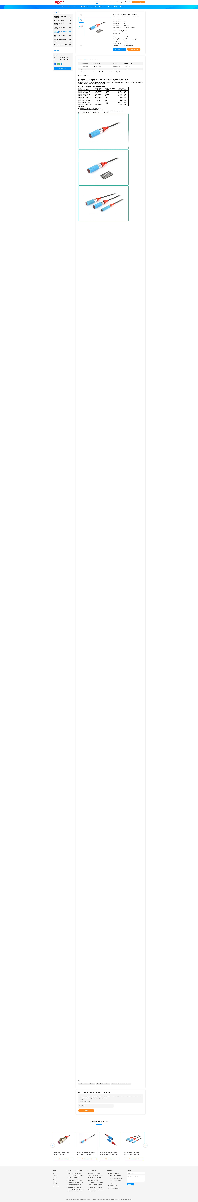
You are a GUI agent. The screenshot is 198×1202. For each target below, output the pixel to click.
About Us (55, 1177)
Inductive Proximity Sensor (62, 24)
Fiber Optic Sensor (62, 20)
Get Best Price (119, 49)
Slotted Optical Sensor (62, 39)
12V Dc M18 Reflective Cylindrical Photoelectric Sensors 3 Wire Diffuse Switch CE (63, 1154)
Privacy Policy (56, 1186)
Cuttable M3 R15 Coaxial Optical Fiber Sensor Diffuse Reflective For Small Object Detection (95, 1176)
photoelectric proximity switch (86, 1083)
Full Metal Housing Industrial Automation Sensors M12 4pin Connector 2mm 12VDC (75, 1175)
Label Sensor (62, 42)
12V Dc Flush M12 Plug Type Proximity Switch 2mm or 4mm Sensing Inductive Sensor (75, 1182)
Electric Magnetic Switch (62, 44)
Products (55, 1175)
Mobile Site (55, 1184)
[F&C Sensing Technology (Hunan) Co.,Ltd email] (55, 64)
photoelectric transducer (103, 1083)
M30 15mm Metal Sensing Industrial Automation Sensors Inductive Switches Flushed (76, 1190)
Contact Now (62, 68)
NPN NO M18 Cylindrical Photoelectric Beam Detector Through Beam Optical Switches (133, 1154)
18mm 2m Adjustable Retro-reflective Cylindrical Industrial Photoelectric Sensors (85, 1154)
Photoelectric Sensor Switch (62, 36)
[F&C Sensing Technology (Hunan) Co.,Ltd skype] (62, 64)
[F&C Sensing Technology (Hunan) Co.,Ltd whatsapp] (58, 64)
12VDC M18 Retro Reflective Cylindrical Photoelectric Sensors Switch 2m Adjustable (109, 1154)
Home (54, 1173)
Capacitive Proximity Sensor (62, 28)
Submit (86, 1111)
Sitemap (55, 1181)
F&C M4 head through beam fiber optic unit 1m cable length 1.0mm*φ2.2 (96, 1190)
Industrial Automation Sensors (62, 17)
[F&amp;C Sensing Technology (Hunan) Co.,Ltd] (59, 2)
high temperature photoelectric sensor (121, 1083)
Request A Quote (139, 2)
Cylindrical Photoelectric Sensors (62, 32)
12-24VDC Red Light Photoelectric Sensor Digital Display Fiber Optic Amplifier (95, 1182)
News (54, 1179)
